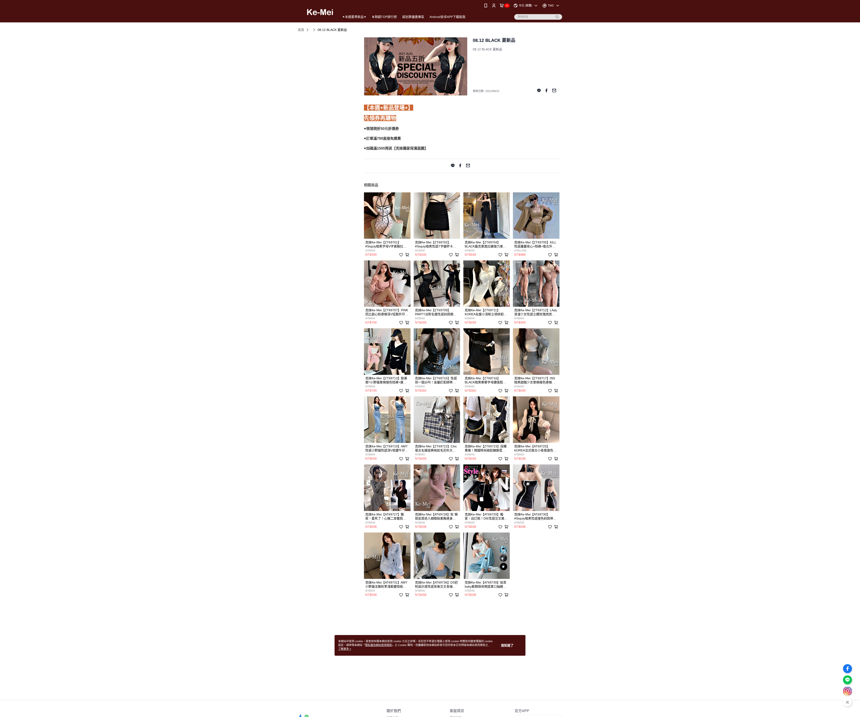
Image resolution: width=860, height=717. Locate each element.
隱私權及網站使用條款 (378, 645)
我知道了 (507, 645)
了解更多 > (344, 648)
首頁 (301, 30)
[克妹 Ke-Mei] (316, 11)
